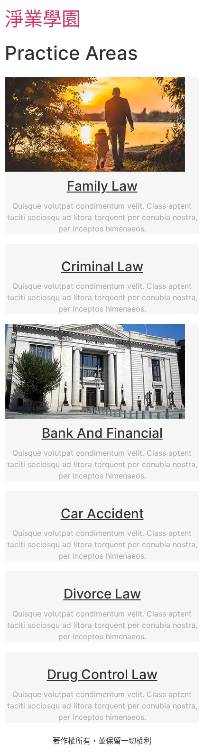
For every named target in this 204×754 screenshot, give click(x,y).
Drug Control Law (102, 674)
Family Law (102, 186)
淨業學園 (43, 18)
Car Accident (102, 514)
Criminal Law (102, 266)
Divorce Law (102, 594)
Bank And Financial (102, 433)
